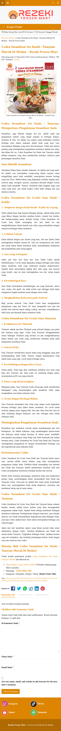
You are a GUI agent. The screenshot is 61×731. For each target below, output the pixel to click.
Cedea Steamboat (22, 578)
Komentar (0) (8, 594)
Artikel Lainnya (25, 594)
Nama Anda (6, 657)
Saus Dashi (12, 580)
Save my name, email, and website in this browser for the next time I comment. (29, 683)
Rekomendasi (42, 594)
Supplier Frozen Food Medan (37, 580)
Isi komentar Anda (9, 623)
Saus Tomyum (21, 580)
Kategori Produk (14, 27)
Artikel (17, 59)
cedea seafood (10, 578)
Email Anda (6, 667)
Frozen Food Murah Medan (38, 578)
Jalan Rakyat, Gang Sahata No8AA (21, 565)
